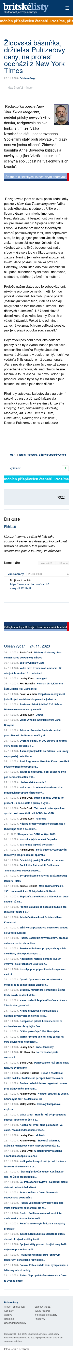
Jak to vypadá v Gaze (32, 663)
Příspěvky (39, 1318)
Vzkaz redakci (42, 1310)
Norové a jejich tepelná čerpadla (38, 839)
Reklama (9, 1318)
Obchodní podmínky (15, 1322)
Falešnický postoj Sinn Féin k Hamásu (41, 860)
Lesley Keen (27, 678)
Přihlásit (10, 526)
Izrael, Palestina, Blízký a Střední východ (42, 454)
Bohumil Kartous (29, 1073)
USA (12, 454)
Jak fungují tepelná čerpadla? (37, 844)
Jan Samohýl (16, 574)
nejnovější (46, 563)
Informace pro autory (45, 1314)
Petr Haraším (27, 683)
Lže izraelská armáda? (33, 782)
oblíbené (63, 563)
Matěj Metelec (28, 1104)
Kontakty (9, 1310)
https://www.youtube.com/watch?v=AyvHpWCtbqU (29, 586)
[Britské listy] (36, 177)
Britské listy (30, 8)
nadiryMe (41, 818)
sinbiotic (40, 1135)
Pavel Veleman (28, 694)
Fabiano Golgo (28, 78)
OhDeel (40, 714)
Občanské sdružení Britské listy (43, 1333)
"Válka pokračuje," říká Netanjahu (39, 1031)
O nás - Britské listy (14, 1306)
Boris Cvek (26, 652)
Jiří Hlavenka (27, 1052)
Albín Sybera (27, 849)
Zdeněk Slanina (28, 886)
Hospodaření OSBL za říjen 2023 (37, 834)
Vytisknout (15, 468)
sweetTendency (45, 1047)
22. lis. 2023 (35, 573)
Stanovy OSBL (42, 1306)
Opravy (8, 1314)
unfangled (41, 678)
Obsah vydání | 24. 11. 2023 (27, 646)
